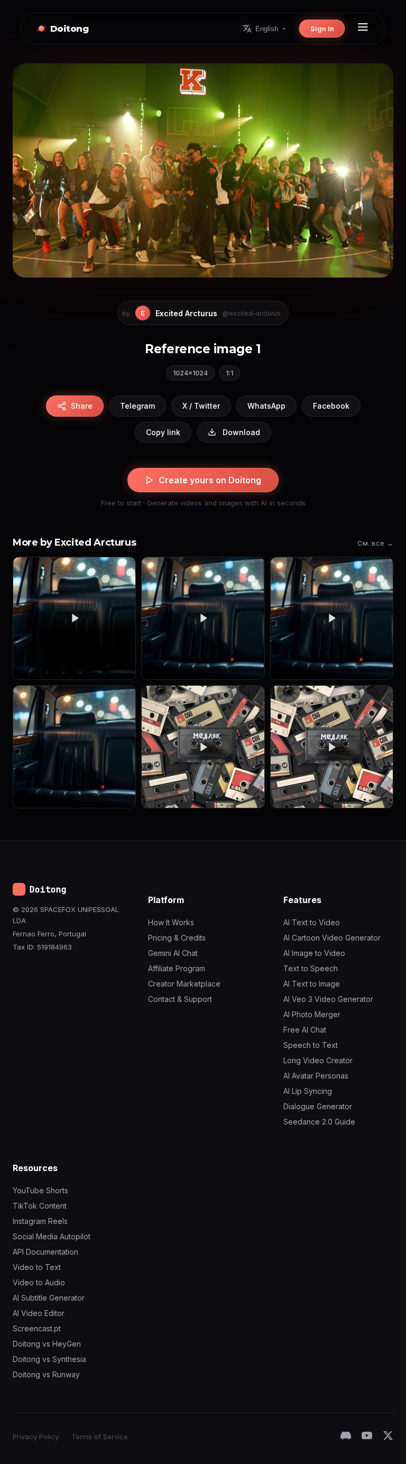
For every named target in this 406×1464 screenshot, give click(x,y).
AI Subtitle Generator (49, 1297)
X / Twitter (201, 405)
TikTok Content (40, 1205)
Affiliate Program (176, 968)
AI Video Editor (38, 1313)
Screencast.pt (37, 1328)
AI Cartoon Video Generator (332, 937)
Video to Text (37, 1267)
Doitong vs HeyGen (47, 1343)
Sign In (322, 28)
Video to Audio (39, 1282)
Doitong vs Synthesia (49, 1359)
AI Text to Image (311, 983)
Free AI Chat (304, 1029)
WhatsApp (266, 405)
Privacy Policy (36, 1436)
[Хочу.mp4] (74, 618)
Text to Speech (310, 968)
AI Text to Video (311, 922)
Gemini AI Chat (173, 953)
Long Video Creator (318, 1060)
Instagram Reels (40, 1221)
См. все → (375, 543)
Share (82, 405)
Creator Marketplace (184, 983)
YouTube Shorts (40, 1190)
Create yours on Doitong (210, 480)
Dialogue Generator (317, 1106)
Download (241, 432)
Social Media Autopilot (51, 1236)
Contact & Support (180, 999)
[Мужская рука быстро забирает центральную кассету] (202, 746)
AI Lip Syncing (307, 1091)
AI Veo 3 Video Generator (328, 999)
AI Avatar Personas (315, 1075)
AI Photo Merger (311, 1014)
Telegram (137, 405)
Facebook (331, 405)
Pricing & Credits (177, 937)
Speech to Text (310, 1045)
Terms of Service (99, 1436)
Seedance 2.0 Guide (319, 1121)
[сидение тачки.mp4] (202, 618)
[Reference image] (74, 746)
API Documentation (45, 1251)
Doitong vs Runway (46, 1374)
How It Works (171, 922)
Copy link (163, 432)
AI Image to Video (314, 953)
